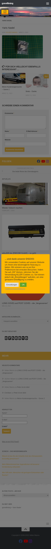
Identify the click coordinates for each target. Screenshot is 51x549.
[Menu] (47, 3)
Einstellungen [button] (11, 285)
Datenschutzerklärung (15, 289)
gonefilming (7, 3)
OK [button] (23, 285)
